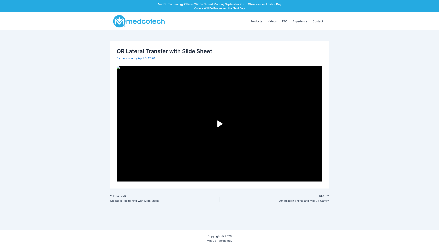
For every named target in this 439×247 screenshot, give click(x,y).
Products (256, 21)
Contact (318, 21)
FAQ (284, 21)
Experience (300, 21)
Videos (272, 21)
